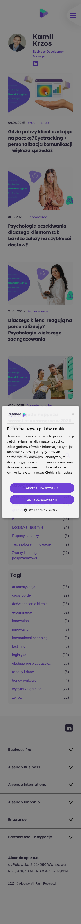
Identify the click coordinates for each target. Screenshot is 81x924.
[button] (40, 510)
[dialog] (40, 462)
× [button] (72, 414)
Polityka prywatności (22, 477)
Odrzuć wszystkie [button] (42, 499)
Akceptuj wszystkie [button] (42, 488)
